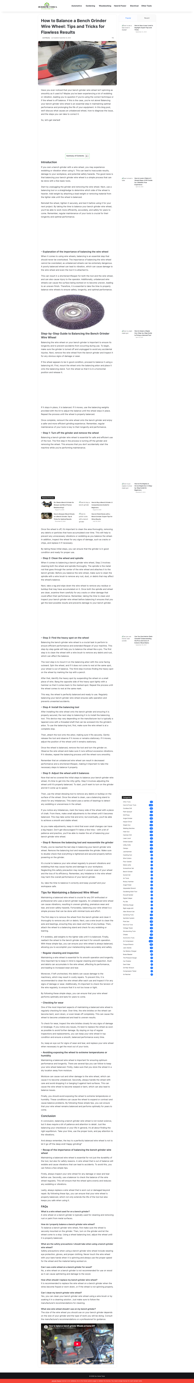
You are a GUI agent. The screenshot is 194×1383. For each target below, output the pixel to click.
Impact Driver (127, 821)
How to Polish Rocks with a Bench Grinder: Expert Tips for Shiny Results (102, 516)
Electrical (134, 6)
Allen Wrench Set (128, 911)
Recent (146, 18)
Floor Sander (127, 861)
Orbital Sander (128, 841)
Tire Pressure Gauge (130, 958)
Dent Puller (126, 964)
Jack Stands (127, 948)
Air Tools (126, 878)
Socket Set (126, 875)
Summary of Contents (75, 156)
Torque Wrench (128, 944)
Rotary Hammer (128, 881)
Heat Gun (126, 831)
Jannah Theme (56, 1381)
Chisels (125, 934)
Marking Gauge (128, 905)
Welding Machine (128, 828)
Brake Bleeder (127, 954)
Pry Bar (125, 901)
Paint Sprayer (127, 812)
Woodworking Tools (129, 931)
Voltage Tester (128, 928)
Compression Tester (129, 971)
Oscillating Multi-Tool (130, 891)
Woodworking (105, 6)
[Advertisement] (77, 138)
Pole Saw (126, 921)
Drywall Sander (128, 895)
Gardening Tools (128, 915)
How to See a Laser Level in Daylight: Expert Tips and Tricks (143, 28)
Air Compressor (128, 941)
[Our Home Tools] (47, 6)
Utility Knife (127, 845)
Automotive (76, 6)
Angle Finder (127, 885)
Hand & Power (120, 6)
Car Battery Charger (129, 951)
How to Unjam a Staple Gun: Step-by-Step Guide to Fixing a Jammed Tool (143, 333)
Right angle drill (128, 908)
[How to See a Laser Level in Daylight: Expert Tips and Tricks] (127, 100)
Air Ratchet (126, 974)
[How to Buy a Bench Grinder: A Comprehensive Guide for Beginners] (84, 504)
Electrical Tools (128, 924)
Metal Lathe (127, 865)
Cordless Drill (127, 808)
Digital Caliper (127, 898)
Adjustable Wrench (129, 888)
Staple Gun (126, 825)
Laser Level (127, 838)
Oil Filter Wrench (128, 968)
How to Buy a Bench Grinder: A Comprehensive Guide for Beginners (102, 504)
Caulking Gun (127, 855)
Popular (128, 18)
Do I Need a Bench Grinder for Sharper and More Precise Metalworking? (64, 504)
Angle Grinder (127, 818)
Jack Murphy (46, 38)
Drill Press (126, 815)
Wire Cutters (127, 858)
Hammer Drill (127, 835)
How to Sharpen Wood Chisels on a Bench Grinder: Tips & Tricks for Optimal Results (64, 516)
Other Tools (146, 6)
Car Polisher (127, 961)
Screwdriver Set (128, 868)
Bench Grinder (128, 871)
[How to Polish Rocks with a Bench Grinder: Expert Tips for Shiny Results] (84, 518)
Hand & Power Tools (129, 805)
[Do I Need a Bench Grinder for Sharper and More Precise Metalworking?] (46, 504)
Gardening (90, 6)
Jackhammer (127, 851)
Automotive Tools (128, 938)
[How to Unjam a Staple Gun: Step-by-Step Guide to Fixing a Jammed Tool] (127, 405)
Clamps (125, 848)
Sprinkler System (128, 918)
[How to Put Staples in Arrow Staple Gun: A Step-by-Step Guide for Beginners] (127, 558)
